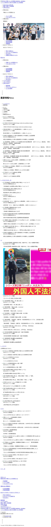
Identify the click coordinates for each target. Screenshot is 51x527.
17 (5, 180)
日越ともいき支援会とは (12, 62)
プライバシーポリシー (11, 87)
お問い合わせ (6, 7)
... (1, 180)
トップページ (6, 103)
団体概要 (5, 481)
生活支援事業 (9, 40)
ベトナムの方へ (7, 80)
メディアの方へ (7, 81)
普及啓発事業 (9, 42)
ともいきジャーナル (10, 17)
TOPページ (3, 477)
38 (10, 180)
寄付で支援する (9, 51)
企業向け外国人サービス (12, 55)
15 (2, 180)
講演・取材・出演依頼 (8, 6)
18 (6, 180)
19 (8, 180)
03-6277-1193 (8, 516)
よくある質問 (9, 88)
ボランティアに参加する (12, 52)
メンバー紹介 (9, 16)
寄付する (3, 57)
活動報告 (8, 43)
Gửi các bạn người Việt (8, 4)
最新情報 (8, 85)
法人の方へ (8, 53)
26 (4, 468)
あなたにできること (15, 492)
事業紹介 (8, 486)
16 (4, 180)
